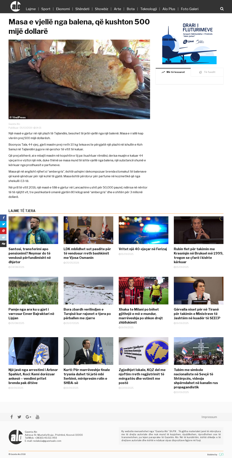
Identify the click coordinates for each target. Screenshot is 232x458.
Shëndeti (82, 8)
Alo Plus (168, 8)
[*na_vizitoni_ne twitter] (19, 417)
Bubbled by (212, 454)
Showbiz (101, 8)
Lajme (31, 8)
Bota (131, 8)
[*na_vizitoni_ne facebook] (12, 417)
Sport (45, 8)
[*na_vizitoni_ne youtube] (37, 417)
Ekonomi (63, 8)
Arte (117, 8)
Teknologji (148, 8)
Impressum (209, 417)
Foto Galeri (189, 8)
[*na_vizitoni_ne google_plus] (28, 417)
